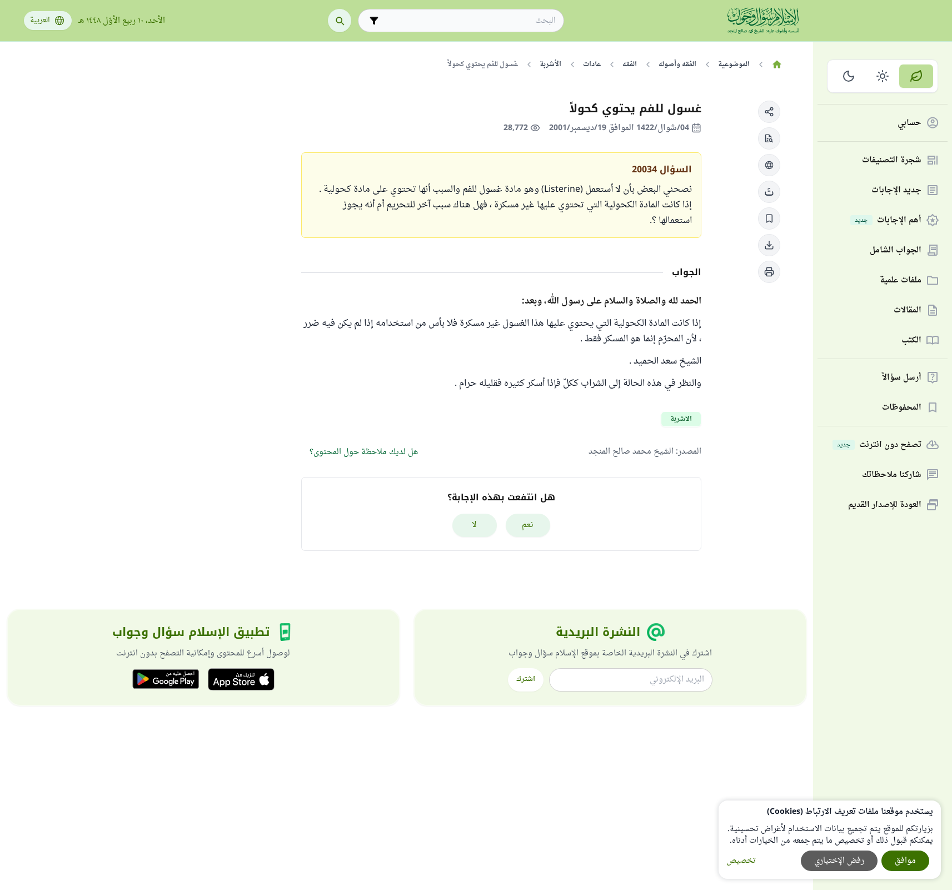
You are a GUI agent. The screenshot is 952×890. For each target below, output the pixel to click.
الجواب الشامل (895, 250)
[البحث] (339, 20)
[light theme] (883, 76)
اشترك (525, 679)
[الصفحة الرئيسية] (777, 64)
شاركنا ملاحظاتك (891, 475)
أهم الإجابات (888, 220)
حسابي (909, 123)
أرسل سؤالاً (901, 377)
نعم (528, 525)
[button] (769, 112)
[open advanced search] (374, 20)
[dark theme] (849, 76)
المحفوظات (901, 407)
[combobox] (469, 21)
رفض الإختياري (839, 860)
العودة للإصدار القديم (884, 505)
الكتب (911, 340)
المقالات (907, 310)
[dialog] (830, 839)
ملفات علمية (900, 280)
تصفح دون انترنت (879, 445)
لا (474, 525)
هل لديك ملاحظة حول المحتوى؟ (364, 452)
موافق (905, 860)
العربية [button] (40, 20)
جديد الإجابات (896, 190)
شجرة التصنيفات (891, 160)
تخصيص (741, 861)
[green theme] (916, 76)
